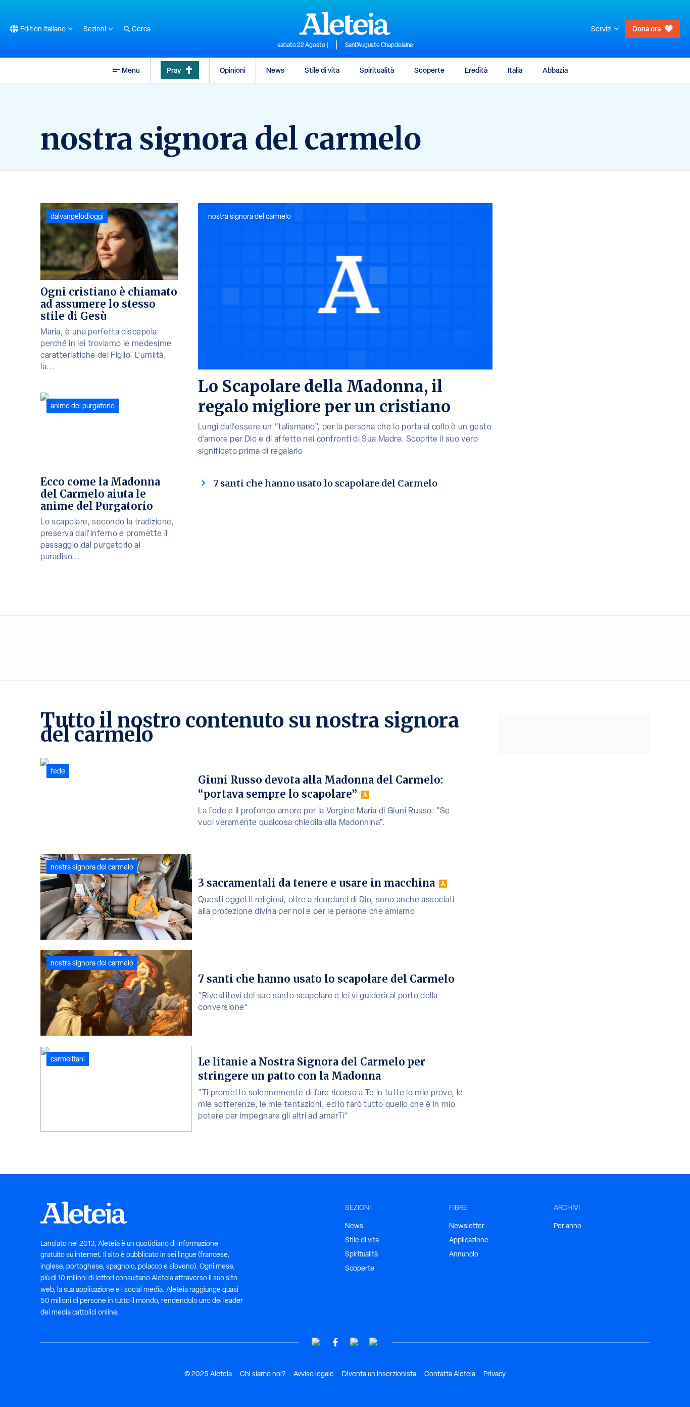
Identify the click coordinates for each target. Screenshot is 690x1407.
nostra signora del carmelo (249, 216)
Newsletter (466, 1225)
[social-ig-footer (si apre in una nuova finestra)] (373, 1342)
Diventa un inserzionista (379, 1373)
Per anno (567, 1225)
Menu (131, 70)
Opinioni (232, 70)
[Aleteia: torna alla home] (345, 23)
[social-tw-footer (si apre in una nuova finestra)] (354, 1342)
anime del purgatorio (83, 405)
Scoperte (429, 70)
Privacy (494, 1373)
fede (58, 770)
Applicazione (468, 1239)
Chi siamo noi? (262, 1373)
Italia (515, 70)
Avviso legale (313, 1373)
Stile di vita (322, 70)
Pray (174, 70)
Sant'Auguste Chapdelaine (379, 45)
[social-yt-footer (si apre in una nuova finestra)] (316, 1342)
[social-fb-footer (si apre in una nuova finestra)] (335, 1342)
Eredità (476, 70)
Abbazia (555, 70)
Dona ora (646, 28)
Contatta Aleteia (449, 1373)
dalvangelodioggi (77, 216)
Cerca (141, 28)
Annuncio (463, 1253)
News (275, 70)
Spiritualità (377, 70)
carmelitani (68, 1058)
